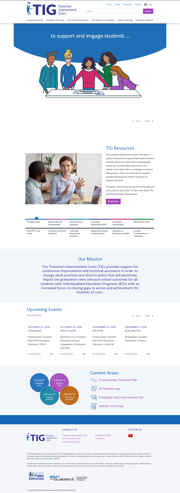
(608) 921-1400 (104, 435)
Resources (127, 4)
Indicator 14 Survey (111, 406)
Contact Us (99, 438)
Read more (114, 202)
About (109, 4)
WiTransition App (109, 388)
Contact (138, 4)
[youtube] (130, 436)
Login (150, 4)
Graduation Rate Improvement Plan (121, 397)
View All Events (34, 315)
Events (117, 4)
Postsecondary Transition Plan (118, 380)
